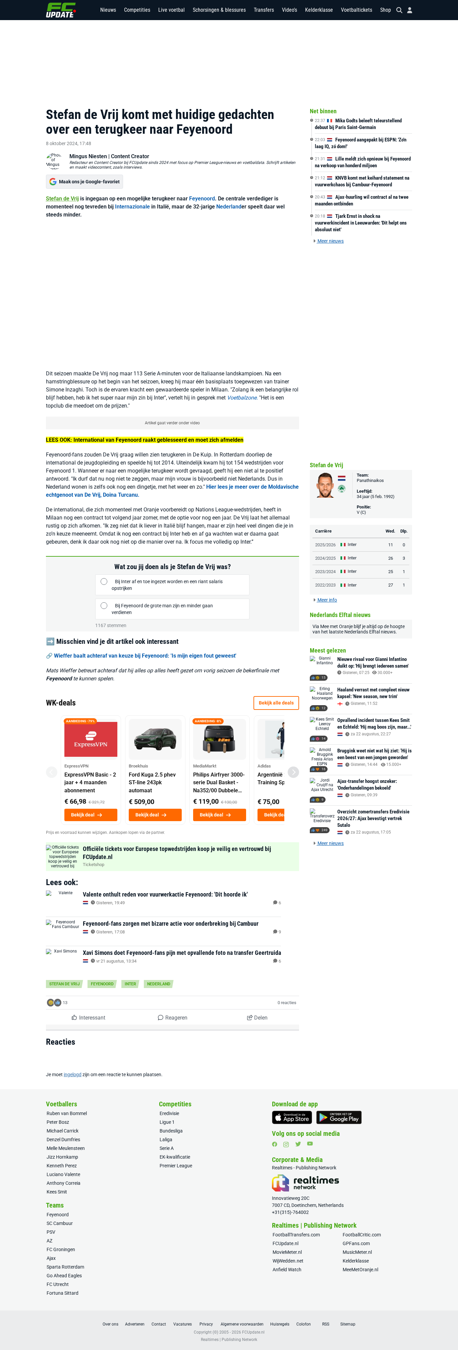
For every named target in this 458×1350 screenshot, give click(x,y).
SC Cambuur (60, 1223)
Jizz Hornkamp (62, 1157)
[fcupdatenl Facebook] (274, 1144)
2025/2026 (325, 544)
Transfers (264, 10)
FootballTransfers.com (296, 1234)
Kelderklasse (319, 10)
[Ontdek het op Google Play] (339, 1117)
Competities (137, 10)
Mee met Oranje (336, 626)
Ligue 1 (167, 1122)
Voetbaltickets (356, 10)
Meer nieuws (330, 241)
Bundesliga (171, 1130)
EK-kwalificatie (175, 1157)
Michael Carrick (62, 1130)
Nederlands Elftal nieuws (370, 631)
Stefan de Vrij (62, 198)
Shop (385, 10)
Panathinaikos (370, 480)
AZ (49, 1240)
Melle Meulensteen (66, 1148)
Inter (130, 984)
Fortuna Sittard (62, 1293)
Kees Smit (57, 1191)
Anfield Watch (287, 1269)
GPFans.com (356, 1243)
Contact (159, 1324)
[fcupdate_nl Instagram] (286, 1144)
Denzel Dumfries (63, 1139)
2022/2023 (325, 585)
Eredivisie (169, 1113)
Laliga (166, 1139)
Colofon (303, 1324)
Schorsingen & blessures (219, 10)
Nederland (228, 206)
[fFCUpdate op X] (298, 1144)
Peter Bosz (58, 1122)
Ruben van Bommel (67, 1113)
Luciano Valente (63, 1174)
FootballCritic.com (362, 1234)
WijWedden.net (288, 1261)
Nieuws (108, 10)
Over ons (110, 1324)
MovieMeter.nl (287, 1252)
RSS (325, 1324)
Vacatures (182, 1324)
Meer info (327, 600)
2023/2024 (325, 571)
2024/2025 (325, 558)
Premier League (176, 1165)
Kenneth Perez (62, 1165)
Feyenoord (202, 198)
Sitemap (347, 1324)
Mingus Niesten (88, 156)
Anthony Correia (63, 1183)
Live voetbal (171, 10)
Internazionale (132, 206)
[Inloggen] (407, 10)
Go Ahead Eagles (64, 1275)
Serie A (167, 1148)
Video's (289, 10)
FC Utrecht (58, 1284)
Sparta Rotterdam (65, 1267)
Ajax (51, 1258)
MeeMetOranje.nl (360, 1269)
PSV (51, 1232)
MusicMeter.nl (357, 1252)
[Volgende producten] (293, 772)
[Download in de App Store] (292, 1117)
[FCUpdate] (61, 10)
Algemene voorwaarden (242, 1324)
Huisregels (279, 1324)
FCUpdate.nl (285, 1243)
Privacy (206, 1324)
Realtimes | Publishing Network (229, 1339)
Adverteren (135, 1324)
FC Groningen (61, 1249)
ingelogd (72, 1074)
